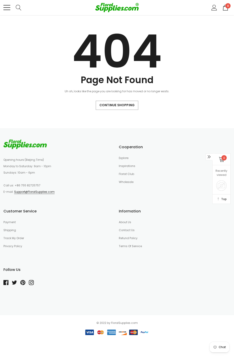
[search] (18, 7)
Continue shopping (117, 105)
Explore (123, 158)
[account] (214, 7)
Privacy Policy (12, 246)
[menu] (6, 7)
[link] (25, 144)
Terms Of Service (130, 246)
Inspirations (127, 166)
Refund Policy (128, 238)
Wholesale (126, 182)
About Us (125, 222)
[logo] (117, 7)
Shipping (9, 230)
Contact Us (127, 230)
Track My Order (13, 238)
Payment (9, 222)
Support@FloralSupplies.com (34, 192)
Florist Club (126, 174)
